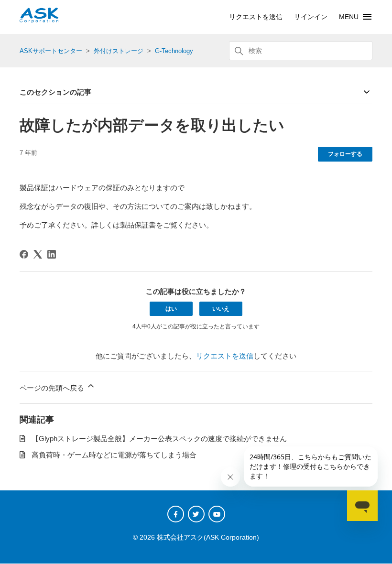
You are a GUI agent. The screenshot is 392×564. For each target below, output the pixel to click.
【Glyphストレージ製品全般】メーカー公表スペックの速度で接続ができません (159, 438)
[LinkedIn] (51, 254)
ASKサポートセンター (51, 50)
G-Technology (174, 50)
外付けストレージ (118, 50)
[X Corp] (37, 254)
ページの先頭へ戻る (53, 388)
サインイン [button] (310, 17)
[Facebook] (24, 254)
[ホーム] (39, 20)
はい (171, 308)
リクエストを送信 (256, 17)
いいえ (220, 308)
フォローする (345, 154)
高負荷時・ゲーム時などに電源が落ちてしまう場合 (114, 455)
